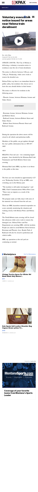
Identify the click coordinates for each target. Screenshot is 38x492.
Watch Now (32, 2)
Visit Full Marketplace (30, 254)
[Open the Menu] (3, 2)
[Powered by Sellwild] (33, 361)
